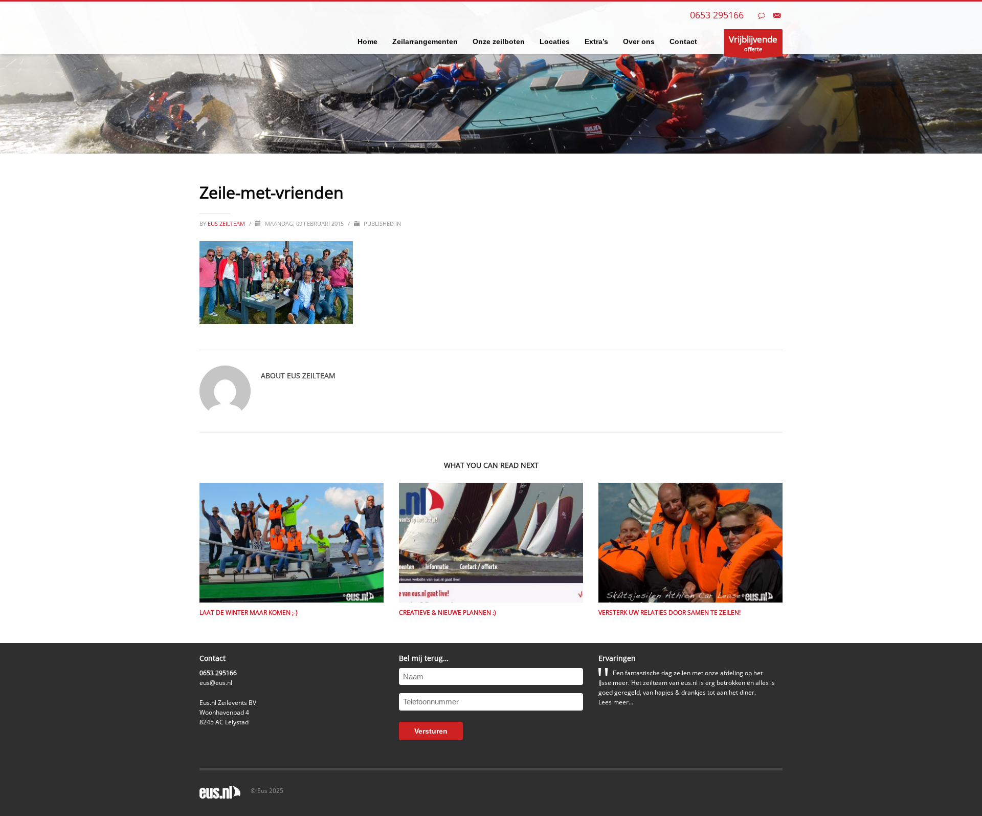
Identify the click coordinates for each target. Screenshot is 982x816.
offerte (753, 43)
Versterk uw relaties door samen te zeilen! (669, 612)
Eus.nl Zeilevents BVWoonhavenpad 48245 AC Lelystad (227, 712)
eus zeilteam (227, 223)
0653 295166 (717, 15)
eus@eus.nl (215, 682)
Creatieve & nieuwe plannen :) (447, 612)
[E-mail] (777, 15)
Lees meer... (615, 702)
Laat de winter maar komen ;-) (248, 612)
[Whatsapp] (761, 15)
